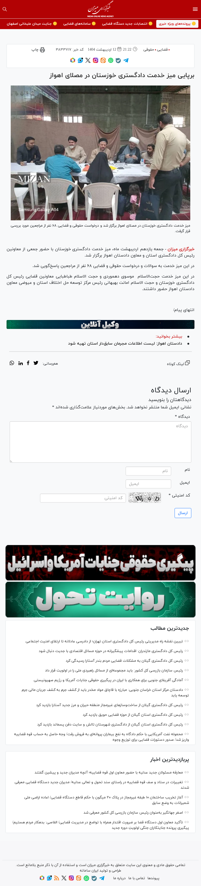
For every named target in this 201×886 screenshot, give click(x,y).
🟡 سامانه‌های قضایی (79, 24)
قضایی (162, 49)
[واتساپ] (110, 62)
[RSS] (56, 879)
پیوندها (153, 878)
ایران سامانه (89, 870)
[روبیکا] (72, 62)
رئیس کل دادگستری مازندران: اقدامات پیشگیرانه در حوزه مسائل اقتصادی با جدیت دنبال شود (111, 651)
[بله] (118, 62)
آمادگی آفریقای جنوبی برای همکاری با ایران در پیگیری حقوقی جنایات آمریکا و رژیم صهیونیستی (108, 680)
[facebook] (28, 364)
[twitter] (36, 364)
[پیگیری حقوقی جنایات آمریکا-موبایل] (100, 563)
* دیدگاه (182, 417)
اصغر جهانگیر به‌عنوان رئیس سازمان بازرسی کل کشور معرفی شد (133, 812)
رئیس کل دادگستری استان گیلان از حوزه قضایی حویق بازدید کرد (133, 714)
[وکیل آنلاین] (100, 324)
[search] (5, 9)
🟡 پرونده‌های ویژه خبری (177, 24)
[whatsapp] (12, 364)
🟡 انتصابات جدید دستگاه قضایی (127, 24)
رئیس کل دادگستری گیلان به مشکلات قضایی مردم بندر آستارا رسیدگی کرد (124, 660)
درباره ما (119, 878)
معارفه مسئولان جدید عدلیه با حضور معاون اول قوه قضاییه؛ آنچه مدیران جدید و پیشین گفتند (109, 772)
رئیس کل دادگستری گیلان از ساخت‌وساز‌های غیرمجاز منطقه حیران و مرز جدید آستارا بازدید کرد (109, 705)
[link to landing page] (100, 9)
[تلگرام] (126, 62)
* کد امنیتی (179, 495)
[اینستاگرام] (95, 62)
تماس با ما (136, 878)
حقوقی (148, 49)
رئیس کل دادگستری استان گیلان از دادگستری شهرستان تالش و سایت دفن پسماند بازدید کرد (110, 724)
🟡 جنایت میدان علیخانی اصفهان (32, 24)
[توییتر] (88, 62)
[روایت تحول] (100, 599)
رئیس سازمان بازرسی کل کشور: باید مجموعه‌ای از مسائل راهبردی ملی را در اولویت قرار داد (114, 670)
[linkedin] (20, 364)
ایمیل (185, 482)
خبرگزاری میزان (181, 249)
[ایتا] (103, 62)
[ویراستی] (80, 62)
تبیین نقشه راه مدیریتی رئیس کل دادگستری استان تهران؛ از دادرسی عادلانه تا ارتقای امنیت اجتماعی (104, 641)
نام (187, 470)
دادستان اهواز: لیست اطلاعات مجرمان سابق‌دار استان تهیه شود (125, 343)
